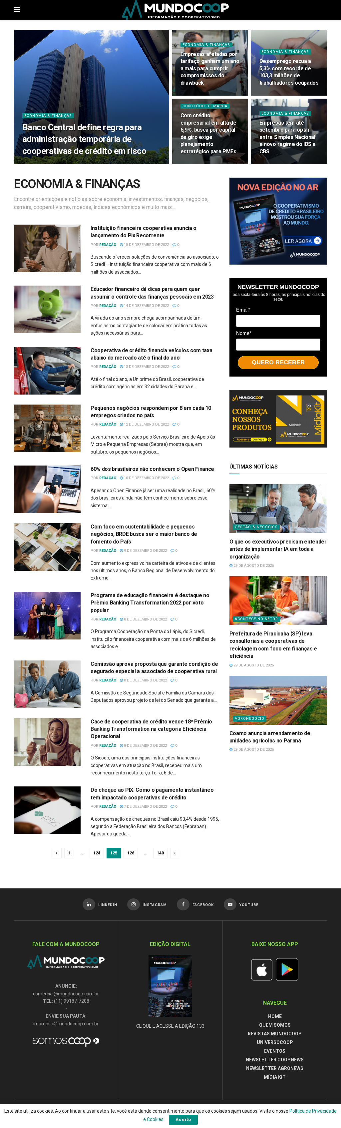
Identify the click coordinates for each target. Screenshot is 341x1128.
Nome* (243, 333)
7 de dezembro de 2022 (145, 806)
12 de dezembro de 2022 (146, 424)
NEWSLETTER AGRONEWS (274, 1068)
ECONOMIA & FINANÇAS (48, 116)
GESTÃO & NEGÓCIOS (256, 527)
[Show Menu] (17, 10)
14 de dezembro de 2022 (146, 306)
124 (96, 852)
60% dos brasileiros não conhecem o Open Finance (152, 469)
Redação (107, 245)
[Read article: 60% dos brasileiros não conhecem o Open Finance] (47, 489)
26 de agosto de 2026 (204, 164)
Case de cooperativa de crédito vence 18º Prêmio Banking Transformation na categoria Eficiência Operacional (151, 729)
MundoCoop (43, 164)
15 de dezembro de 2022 (146, 245)
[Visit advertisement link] (278, 221)
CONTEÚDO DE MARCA (204, 106)
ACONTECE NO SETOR (256, 619)
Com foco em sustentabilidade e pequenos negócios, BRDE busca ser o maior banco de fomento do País (144, 534)
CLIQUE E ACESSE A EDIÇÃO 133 (170, 1026)
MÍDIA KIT (275, 1077)
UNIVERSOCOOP (275, 1042)
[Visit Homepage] (175, 10)
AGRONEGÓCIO (249, 718)
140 (160, 852)
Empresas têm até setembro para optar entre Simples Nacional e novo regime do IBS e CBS (287, 137)
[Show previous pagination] (57, 853)
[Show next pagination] (175, 853)
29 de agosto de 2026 (253, 566)
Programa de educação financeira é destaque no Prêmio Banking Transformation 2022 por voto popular (150, 602)
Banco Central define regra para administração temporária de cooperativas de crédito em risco (84, 139)
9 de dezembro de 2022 (145, 551)
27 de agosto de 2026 (204, 95)
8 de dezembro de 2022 (145, 619)
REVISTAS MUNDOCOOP (275, 1033)
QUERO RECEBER (278, 362)
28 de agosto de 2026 (83, 164)
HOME (275, 1016)
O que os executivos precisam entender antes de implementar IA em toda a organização (278, 549)
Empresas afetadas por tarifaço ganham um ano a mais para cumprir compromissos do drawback (209, 68)
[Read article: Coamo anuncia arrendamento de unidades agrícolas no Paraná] (278, 700)
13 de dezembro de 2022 (146, 367)
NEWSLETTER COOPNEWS (275, 1059)
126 (130, 852)
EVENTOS (274, 1051)
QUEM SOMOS (275, 1025)
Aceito (183, 1119)
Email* (243, 310)
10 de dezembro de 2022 (146, 478)
